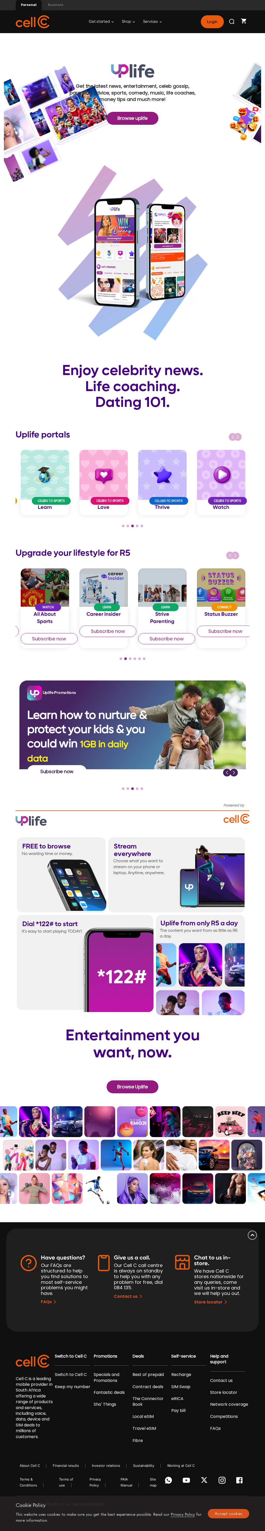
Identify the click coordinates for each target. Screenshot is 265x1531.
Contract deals (147, 1387)
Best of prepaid (148, 1375)
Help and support (219, 1359)
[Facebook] (240, 1481)
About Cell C (30, 1465)
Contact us (126, 1296)
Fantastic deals (109, 1392)
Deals (138, 1356)
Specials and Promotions (106, 1377)
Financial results (66, 1465)
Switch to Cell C (71, 1356)
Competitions (224, 1416)
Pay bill (178, 1410)
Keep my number (72, 1387)
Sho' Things (105, 1404)
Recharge (181, 1375)
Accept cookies (228, 1513)
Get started (100, 22)
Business (55, 5)
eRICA (177, 1399)
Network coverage (229, 1404)
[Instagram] (222, 1481)
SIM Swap (180, 1387)
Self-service (183, 1356)
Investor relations (106, 1465)
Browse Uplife (132, 1086)
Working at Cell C (181, 1465)
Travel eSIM (144, 1428)
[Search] (232, 22)
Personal (28, 5)
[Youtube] (187, 1481)
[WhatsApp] (169, 1481)
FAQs (46, 1302)
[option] (45, 483)
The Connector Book (148, 1401)
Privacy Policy (183, 1514)
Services (151, 22)
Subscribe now (49, 631)
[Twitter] (205, 1481)
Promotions (105, 1356)
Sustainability (143, 1465)
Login (212, 22)
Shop (127, 22)
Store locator (208, 1302)
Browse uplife (132, 118)
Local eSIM (143, 1416)
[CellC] (32, 21)
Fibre (137, 1441)
